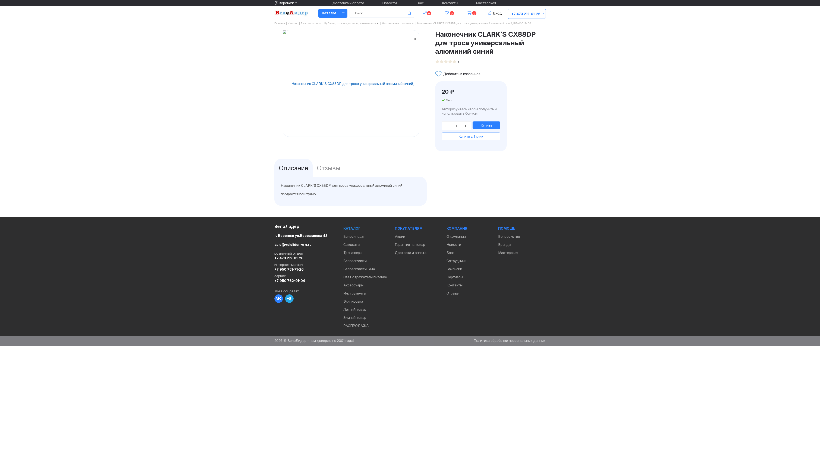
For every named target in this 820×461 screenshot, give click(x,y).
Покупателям (409, 228)
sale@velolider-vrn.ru (293, 244)
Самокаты (351, 244)
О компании (456, 236)
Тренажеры (352, 253)
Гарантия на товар (410, 244)
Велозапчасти (355, 261)
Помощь (506, 228)
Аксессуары (353, 285)
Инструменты (354, 293)
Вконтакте (278, 298)
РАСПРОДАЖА (356, 326)
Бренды (504, 244)
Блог (450, 253)
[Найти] (409, 13)
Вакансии (454, 269)
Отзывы (453, 293)
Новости (389, 3)
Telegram (289, 298)
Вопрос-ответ (510, 236)
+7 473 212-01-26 (525, 14)
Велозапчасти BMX (359, 269)
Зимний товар (354, 317)
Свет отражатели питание (365, 277)
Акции (400, 236)
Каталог (351, 228)
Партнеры (455, 277)
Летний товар (354, 309)
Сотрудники (456, 261)
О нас (419, 3)
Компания (457, 228)
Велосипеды (353, 236)
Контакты (450, 3)
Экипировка (353, 301)
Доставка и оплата (348, 3)
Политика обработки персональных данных (510, 340)
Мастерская (486, 3)
